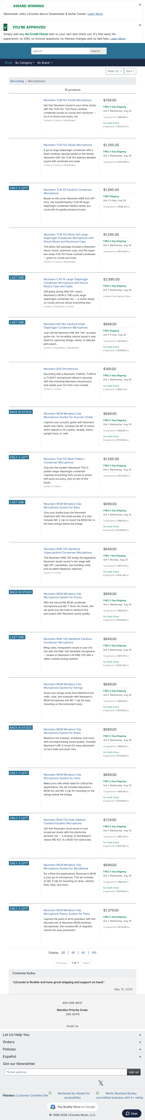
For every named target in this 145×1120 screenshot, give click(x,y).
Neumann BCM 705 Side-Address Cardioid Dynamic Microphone (65, 821)
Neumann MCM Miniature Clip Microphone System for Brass (62, 731)
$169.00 (109, 369)
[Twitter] (101, 1084)
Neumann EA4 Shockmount (61, 368)
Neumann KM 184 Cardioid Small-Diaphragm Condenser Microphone (66, 325)
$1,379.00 (111, 910)
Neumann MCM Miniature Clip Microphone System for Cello (62, 776)
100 (94, 952)
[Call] (136, 50)
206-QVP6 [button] (72, 1012)
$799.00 (109, 100)
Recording (17, 81)
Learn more (95, 14)
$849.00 (110, 549)
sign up (134, 1072)
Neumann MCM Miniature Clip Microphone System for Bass (62, 505)
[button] (95, 71)
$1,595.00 (111, 234)
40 (73, 952)
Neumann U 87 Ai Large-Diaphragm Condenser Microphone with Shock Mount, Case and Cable (66, 283)
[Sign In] (127, 51)
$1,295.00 (111, 145)
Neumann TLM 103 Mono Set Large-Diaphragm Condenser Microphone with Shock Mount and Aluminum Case (69, 238)
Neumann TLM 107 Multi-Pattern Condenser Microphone (64, 460)
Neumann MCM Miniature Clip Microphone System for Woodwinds (66, 866)
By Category (23, 62)
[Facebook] (44, 1084)
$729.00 (109, 820)
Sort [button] (129, 71)
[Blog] (15, 1084)
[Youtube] (129, 1084)
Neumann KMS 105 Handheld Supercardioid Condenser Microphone (68, 550)
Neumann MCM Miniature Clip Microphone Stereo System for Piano (67, 911)
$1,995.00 (111, 190)
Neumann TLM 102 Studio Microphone (68, 100)
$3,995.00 (111, 279)
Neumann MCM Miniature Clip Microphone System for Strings (63, 685)
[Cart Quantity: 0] (117, 51)
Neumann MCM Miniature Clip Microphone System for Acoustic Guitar (68, 415)
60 (83, 952)
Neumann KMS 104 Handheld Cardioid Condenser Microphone (68, 640)
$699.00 (110, 414)
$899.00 (110, 324)
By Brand (43, 62)
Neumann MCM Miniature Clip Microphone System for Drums (63, 595)
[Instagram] (72, 1084)
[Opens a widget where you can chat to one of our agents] (131, 1113)
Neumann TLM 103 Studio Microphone (68, 145)
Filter (113, 71)
